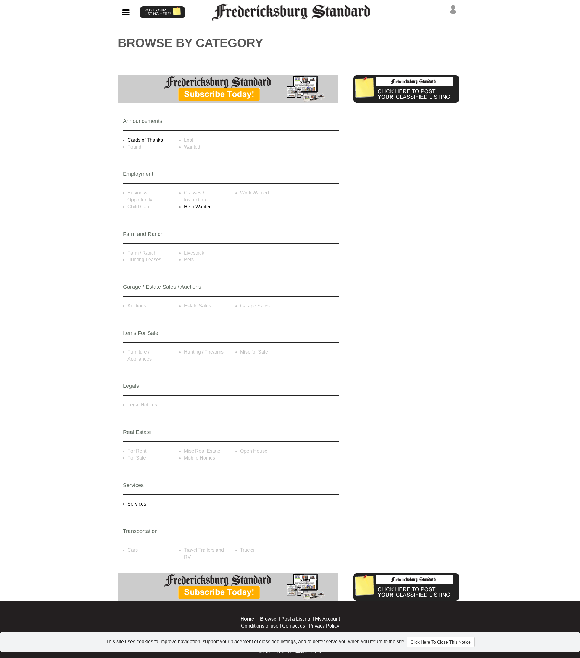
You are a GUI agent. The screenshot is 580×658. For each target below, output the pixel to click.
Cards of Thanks (145, 140)
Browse (268, 618)
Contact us (293, 625)
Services (136, 503)
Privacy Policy (324, 625)
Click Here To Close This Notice (441, 642)
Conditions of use (260, 625)
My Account (327, 618)
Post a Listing (295, 618)
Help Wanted (198, 206)
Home (247, 618)
